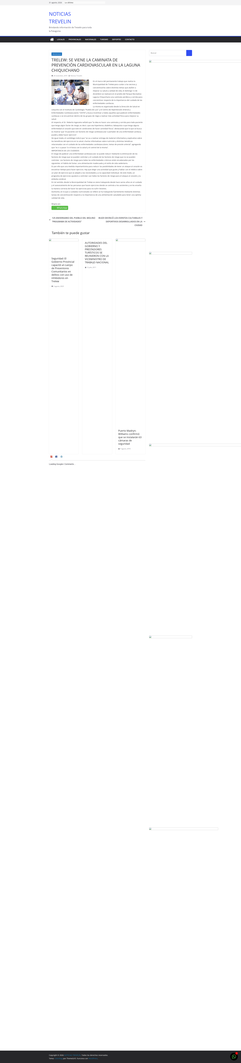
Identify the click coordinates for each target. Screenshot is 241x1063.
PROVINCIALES (75, 39)
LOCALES (61, 39)
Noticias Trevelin (76, 76)
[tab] (51, 457)
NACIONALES (90, 39)
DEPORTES (116, 39)
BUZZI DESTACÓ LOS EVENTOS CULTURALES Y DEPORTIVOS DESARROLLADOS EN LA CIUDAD (120, 222)
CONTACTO (129, 39)
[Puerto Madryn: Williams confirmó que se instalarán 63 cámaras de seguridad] (130, 240)
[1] (234, 1057)
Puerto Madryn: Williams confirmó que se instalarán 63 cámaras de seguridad (129, 437)
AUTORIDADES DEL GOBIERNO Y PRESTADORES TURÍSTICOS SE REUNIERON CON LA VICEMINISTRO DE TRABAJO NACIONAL (97, 252)
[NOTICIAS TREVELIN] (52, 39)
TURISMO (104, 39)
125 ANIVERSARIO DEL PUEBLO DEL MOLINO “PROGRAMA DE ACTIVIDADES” (73, 220)
